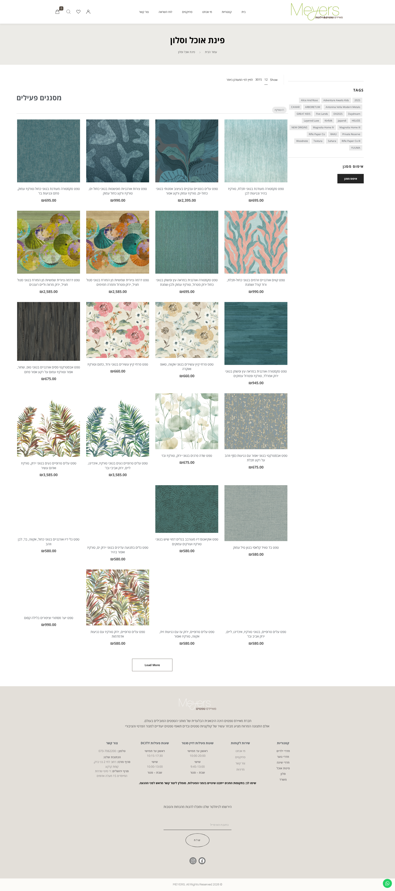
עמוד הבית (211, 52)
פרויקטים (187, 12)
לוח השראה (165, 12)
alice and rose (309, 100)
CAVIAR (295, 107)
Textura (318, 141)
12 (266, 79)
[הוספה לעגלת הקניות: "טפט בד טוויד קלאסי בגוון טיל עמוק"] (256, 519)
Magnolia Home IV (323, 127)
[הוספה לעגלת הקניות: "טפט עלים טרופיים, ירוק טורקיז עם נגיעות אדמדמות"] (118, 603)
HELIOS (356, 120)
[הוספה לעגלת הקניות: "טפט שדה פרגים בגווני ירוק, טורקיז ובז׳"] (187, 427)
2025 (357, 100)
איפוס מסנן (350, 179)
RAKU (333, 134)
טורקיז (278, 110)
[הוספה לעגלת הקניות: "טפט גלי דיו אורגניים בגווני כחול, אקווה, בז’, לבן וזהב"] (48, 515)
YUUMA (355, 147)
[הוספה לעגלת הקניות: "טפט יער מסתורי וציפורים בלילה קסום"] (48, 596)
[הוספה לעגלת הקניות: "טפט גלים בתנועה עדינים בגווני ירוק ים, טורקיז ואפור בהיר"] (118, 519)
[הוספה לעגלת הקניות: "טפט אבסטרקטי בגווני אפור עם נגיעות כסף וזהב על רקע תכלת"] (256, 427)
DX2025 (338, 114)
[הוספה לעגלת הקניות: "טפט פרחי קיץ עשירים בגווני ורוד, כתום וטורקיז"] (118, 336)
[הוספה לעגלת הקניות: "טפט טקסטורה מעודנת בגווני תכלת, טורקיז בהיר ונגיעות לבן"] (256, 157)
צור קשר (144, 12)
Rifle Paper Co (317, 134)
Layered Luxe (311, 120)
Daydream (354, 114)
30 (257, 79)
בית (243, 12)
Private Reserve (351, 134)
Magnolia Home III (349, 127)
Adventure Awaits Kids (336, 100)
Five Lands (322, 114)
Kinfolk (328, 120)
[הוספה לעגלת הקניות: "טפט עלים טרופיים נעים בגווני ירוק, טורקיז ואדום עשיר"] (48, 431)
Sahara (332, 141)
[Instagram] (192, 860)
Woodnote (302, 141)
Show (274, 80)
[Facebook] (202, 860)
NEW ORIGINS (299, 127)
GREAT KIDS (303, 114)
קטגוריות (227, 12)
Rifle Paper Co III (351, 141)
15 (260, 79)
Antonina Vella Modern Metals (343, 107)
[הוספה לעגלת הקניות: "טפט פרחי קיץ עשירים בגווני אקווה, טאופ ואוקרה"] (187, 336)
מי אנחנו (207, 12)
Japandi (342, 120)
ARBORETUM (312, 107)
